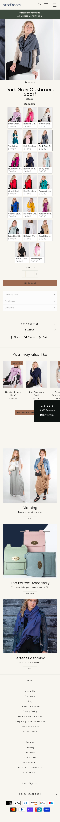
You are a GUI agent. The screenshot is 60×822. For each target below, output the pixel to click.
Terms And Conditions (30, 716)
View (30, 668)
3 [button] (32, 82)
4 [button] (35, 82)
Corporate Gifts (30, 772)
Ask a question (30, 324)
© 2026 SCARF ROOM (30, 794)
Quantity (30, 267)
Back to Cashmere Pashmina (32, 412)
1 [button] (26, 82)
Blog (30, 701)
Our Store (30, 696)
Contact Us (30, 757)
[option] (30, 14)
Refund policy (30, 731)
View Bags (30, 593)
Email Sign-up (29, 783)
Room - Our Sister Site (30, 767)
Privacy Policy (30, 711)
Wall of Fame (30, 762)
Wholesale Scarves (30, 706)
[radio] (15, 118)
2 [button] (29, 82)
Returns (30, 742)
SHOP (30, 518)
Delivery (30, 747)
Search (30, 680)
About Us (30, 691)
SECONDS (30, 752)
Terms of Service (30, 726)
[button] (47, 411)
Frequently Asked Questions (30, 721)
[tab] (30, 294)
